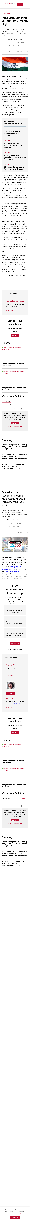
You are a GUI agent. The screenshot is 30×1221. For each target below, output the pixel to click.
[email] (21, 52)
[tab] (6, 401)
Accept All (15, 1217)
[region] (15, 405)
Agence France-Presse (15, 39)
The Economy (6, 13)
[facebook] (9, 52)
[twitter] (15, 52)
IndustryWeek (17, 704)
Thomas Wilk (11, 520)
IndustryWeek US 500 (8, 488)
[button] (3, 4)
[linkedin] (12, 52)
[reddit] (18, 52)
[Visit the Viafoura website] (23, 409)
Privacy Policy (17, 1213)
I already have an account (15, 426)
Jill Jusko (19, 520)
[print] (27, 52)
